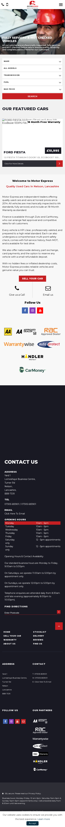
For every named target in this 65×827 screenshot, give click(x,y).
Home (6, 632)
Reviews (38, 640)
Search (32, 96)
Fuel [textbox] (6, 82)
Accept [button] (32, 823)
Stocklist (39, 632)
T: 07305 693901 (39, 674)
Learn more (43, 819)
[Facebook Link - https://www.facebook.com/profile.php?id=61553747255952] (25, 310)
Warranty (9, 640)
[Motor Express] (32, 5)
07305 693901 (12, 504)
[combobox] (32, 61)
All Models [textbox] (10, 68)
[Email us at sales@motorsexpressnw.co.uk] (48, 288)
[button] (59, 626)
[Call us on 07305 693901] (17, 288)
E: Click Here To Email (41, 682)
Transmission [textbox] (12, 75)
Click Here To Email (15, 513)
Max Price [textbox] (9, 89)
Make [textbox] (6, 61)
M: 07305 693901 (39, 678)
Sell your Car (12, 636)
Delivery (38, 636)
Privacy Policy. (34, 793)
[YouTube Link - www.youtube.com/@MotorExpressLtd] (40, 310)
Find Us (37, 644)
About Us (9, 644)
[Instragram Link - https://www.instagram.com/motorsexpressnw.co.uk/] (32, 310)
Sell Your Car (32, 278)
